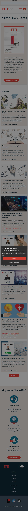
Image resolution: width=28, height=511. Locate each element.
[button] (14, 262)
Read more (4, 255)
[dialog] (14, 255)
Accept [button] (14, 258)
